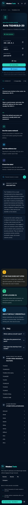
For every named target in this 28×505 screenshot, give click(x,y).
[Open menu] (25, 3)
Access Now (15, 65)
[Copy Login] (22, 48)
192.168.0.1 (7, 209)
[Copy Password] (22, 55)
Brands (12, 476)
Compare (15, 69)
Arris (9, 10)
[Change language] (18, 3)
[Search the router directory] (24, 177)
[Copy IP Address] (22, 42)
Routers (5, 476)
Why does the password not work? (12, 340)
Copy (15, 61)
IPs (18, 476)
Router (4, 9)
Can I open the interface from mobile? (12, 347)
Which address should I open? (13, 334)
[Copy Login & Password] (24, 501)
